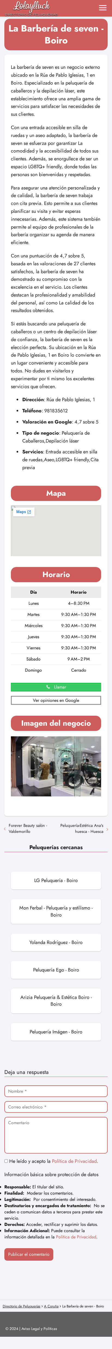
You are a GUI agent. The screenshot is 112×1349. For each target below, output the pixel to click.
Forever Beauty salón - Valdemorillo (28, 828)
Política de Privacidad (74, 1161)
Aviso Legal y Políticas (39, 1328)
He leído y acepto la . (53, 1161)
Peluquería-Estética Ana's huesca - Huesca (81, 828)
